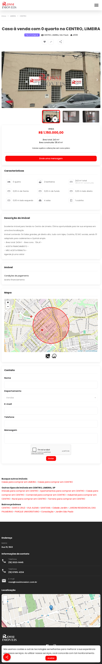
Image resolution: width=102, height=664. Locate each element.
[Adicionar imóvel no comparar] (51, 41)
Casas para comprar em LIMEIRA (19, 482)
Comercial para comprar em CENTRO (46, 494)
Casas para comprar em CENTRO (55, 482)
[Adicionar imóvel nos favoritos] (44, 41)
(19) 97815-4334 (16, 572)
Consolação (47, 511)
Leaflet (80, 351)
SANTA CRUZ (18, 507)
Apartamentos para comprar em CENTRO (62, 490)
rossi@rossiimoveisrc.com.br (22, 582)
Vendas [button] (10, 397)
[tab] (48, 119)
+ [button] (8, 302)
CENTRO (23, 16)
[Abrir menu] (96, 5)
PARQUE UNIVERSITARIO (27, 511)
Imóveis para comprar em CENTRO (20, 490)
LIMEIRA (13, 16)
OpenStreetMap (91, 351)
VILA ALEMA (33, 507)
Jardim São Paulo (64, 511)
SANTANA (45, 507)
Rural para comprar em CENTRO (29, 498)
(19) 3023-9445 (15, 562)
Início (4, 16)
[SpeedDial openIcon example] (60, 41)
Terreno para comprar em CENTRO (66, 498)
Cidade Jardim (59, 507)
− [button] (8, 307)
